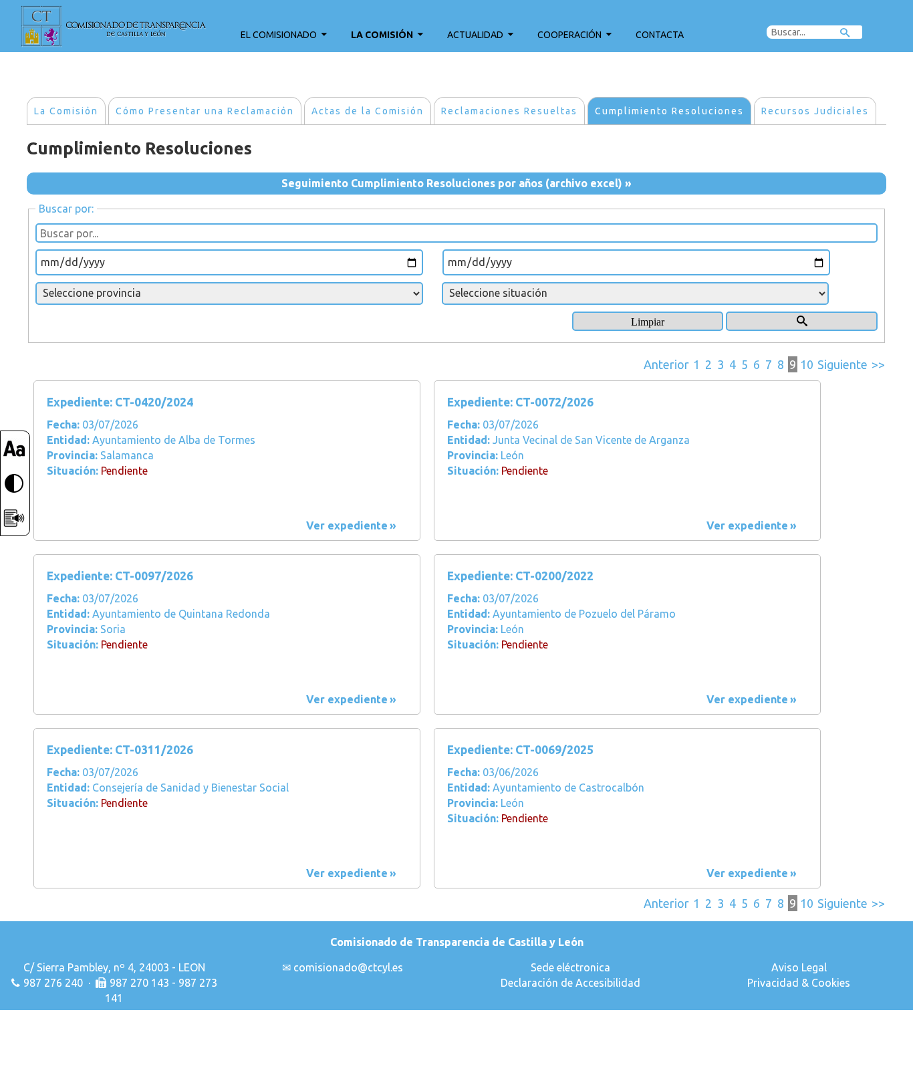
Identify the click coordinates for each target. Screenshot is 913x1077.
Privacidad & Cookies (798, 983)
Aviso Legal (799, 967)
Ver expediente (347, 525)
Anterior (666, 364)
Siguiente (842, 364)
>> (878, 364)
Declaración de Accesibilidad (570, 983)
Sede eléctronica (570, 967)
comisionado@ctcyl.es (348, 967)
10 (806, 364)
